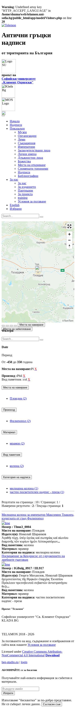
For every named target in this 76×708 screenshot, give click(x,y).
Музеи (22, 132)
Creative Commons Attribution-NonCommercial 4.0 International (32, 653)
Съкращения (26, 143)
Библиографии (28, 176)
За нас (22, 183)
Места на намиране (31, 324)
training (23, 197)
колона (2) (17, 466)
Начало (15, 121)
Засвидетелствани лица (34, 150)
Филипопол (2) (20, 421)
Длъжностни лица (30, 157)
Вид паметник (11, 454)
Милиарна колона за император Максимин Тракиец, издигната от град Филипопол (38, 516)
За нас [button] (14, 179)
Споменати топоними (33, 168)
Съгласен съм (51, 704)
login (24, 662)
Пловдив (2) (18, 398)
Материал (9, 432)
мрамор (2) (17, 443)
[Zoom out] (69, 240)
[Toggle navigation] (3, 115)
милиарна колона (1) (24, 488)
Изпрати (8, 693)
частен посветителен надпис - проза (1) (37, 492)
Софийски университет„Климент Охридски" (19, 80)
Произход (9, 409)
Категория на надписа (16, 477)
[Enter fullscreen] (69, 226)
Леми (21, 139)
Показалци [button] (17, 128)
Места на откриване (32, 165)
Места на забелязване (17, 329)
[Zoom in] (69, 234)
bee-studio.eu (10, 662)
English (14, 205)
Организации (27, 136)
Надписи (16, 125)
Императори (26, 146)
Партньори (25, 190)
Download (52, 655)
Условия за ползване (32, 201)
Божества (24, 161)
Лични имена (27, 154)
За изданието (27, 187)
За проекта (25, 194)
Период (7, 355)
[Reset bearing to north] (69, 246)
